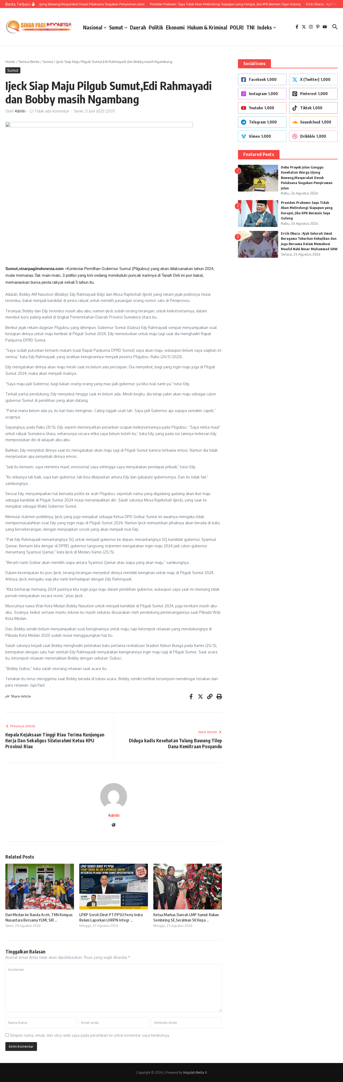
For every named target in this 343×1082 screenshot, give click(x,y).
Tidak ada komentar (52, 111)
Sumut (116, 27)
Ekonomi (175, 27)
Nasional (92, 27)
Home (10, 61)
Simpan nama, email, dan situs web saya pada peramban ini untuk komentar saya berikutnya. (90, 1035)
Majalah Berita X (195, 1072)
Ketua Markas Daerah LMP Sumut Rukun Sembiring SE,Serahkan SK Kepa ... (186, 917)
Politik (156, 27)
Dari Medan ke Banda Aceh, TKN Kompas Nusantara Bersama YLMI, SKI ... (39, 917)
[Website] (113, 825)
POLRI (237, 27)
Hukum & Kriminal (207, 27)
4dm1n (20, 111)
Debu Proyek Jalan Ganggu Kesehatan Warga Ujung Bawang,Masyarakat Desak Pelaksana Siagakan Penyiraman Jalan (307, 177)
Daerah (138, 27)
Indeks (264, 27)
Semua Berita (28, 61)
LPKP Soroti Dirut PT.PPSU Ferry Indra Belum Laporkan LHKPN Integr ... (111, 917)
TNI (250, 27)
